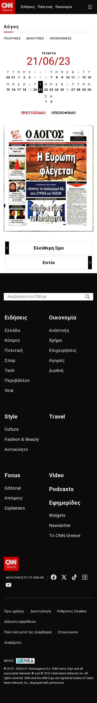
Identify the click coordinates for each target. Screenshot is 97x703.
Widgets (57, 515)
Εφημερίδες (65, 502)
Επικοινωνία (68, 632)
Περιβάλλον (17, 380)
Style (10, 416)
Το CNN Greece (64, 535)
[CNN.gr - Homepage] (7, 7)
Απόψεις (13, 498)
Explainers (14, 508)
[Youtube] (8, 585)
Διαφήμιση (12, 643)
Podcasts (61, 489)
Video (56, 475)
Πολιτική (45, 7)
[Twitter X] (64, 577)
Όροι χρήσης (14, 611)
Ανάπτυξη (59, 330)
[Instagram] (85, 577)
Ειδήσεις (28, 7)
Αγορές (57, 360)
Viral (8, 390)
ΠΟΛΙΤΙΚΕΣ (12, 38)
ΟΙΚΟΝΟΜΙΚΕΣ (60, 38)
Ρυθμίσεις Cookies (72, 611)
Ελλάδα (12, 330)
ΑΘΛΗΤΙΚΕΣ (35, 38)
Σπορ (9, 360)
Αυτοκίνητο (16, 449)
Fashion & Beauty (21, 439)
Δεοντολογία (40, 611)
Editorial (12, 488)
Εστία (49, 262)
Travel (57, 416)
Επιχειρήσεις (63, 350)
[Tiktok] (74, 577)
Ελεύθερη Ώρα (49, 248)
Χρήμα (55, 340)
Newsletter (60, 525)
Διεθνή (56, 370)
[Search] (87, 296)
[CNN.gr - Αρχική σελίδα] (11, 564)
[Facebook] (54, 577)
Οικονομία (63, 7)
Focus (12, 475)
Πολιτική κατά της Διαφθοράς (28, 632)
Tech (9, 370)
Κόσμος (12, 340)
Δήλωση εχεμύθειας (20, 622)
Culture (11, 429)
